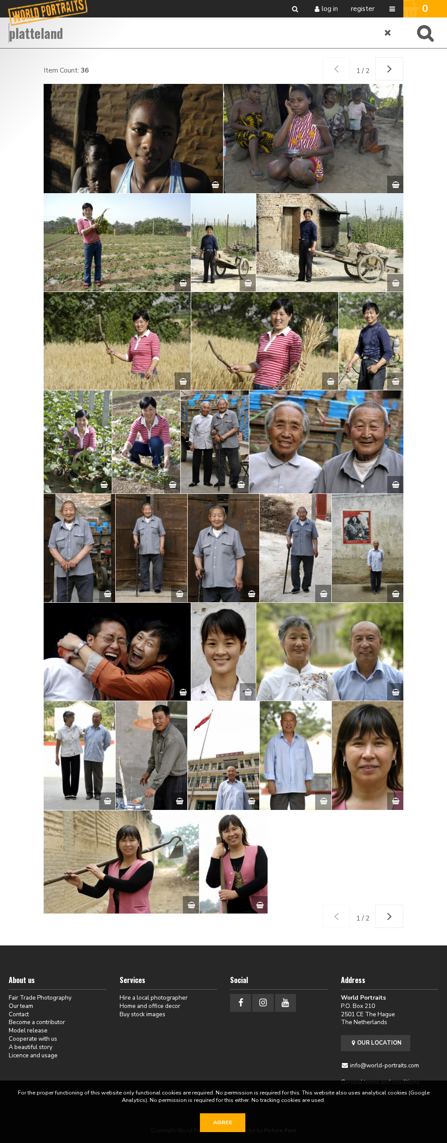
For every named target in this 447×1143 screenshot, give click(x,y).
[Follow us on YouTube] (285, 1003)
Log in (330, 8)
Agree (222, 1122)
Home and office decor (150, 1006)
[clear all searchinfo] (388, 32)
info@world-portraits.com (384, 1065)
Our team (21, 1006)
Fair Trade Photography (40, 998)
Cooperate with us (33, 1039)
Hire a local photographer (154, 998)
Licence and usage (33, 1055)
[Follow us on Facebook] (240, 1003)
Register (363, 8)
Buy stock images (142, 1014)
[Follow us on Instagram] (262, 1003)
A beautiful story (30, 1047)
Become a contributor (37, 1022)
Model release (28, 1030)
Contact (19, 1014)
